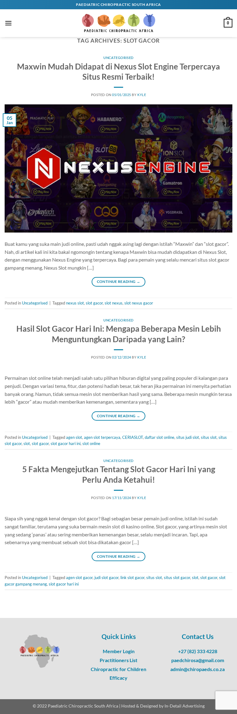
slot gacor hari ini (66, 443)
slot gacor (94, 302)
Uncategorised (118, 58)
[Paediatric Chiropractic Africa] (118, 23)
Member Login (119, 651)
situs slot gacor (177, 577)
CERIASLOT (132, 437)
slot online (91, 443)
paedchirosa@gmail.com (197, 660)
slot (26, 443)
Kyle (141, 95)
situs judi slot (187, 437)
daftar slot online (159, 437)
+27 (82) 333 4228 (197, 651)
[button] (8, 23)
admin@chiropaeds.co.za (197, 669)
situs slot (209, 437)
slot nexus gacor (138, 302)
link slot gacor (132, 577)
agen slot (74, 437)
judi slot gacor (106, 577)
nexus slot (75, 302)
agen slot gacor (79, 577)
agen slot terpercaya (102, 437)
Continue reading (118, 281)
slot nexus (114, 302)
